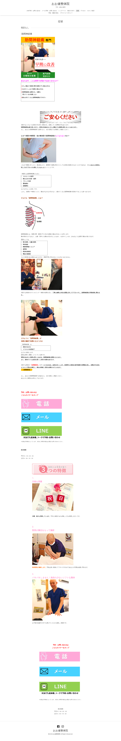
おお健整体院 (60, 3)
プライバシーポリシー (66, 13)
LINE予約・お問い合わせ (33, 10)
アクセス (83, 10)
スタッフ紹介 (91, 10)
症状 (77, 10)
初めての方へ (71, 10)
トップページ (62, 10)
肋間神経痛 (26, 34)
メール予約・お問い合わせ (49, 10)
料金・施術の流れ (54, 13)
